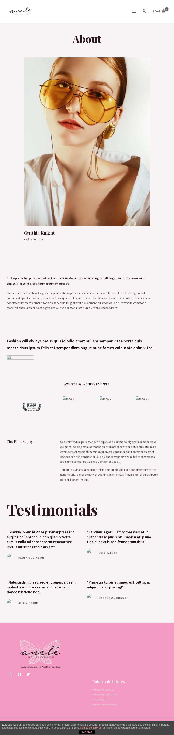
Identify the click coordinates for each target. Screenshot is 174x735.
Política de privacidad (104, 694)
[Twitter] (28, 674)
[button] (9, 406)
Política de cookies (103, 689)
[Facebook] (19, 674)
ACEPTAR (87, 732)
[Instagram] (10, 674)
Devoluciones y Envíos (105, 704)
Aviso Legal (98, 699)
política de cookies (90, 727)
